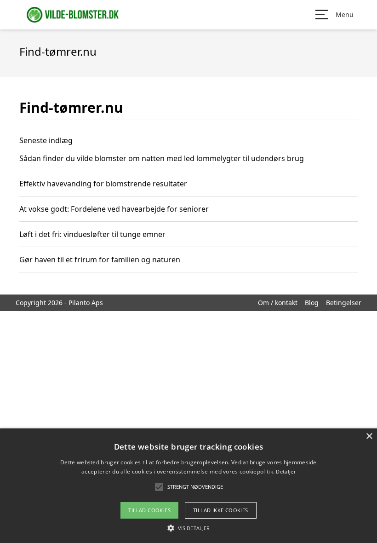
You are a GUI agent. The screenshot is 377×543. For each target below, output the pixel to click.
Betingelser (343, 302)
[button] (188, 527)
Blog (312, 302)
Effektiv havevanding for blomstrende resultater (103, 184)
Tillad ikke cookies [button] (220, 510)
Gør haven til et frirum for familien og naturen (99, 259)
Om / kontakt (277, 302)
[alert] (188, 485)
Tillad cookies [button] (149, 510)
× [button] (369, 436)
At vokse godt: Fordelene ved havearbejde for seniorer (114, 209)
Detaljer (285, 471)
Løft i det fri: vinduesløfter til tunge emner (92, 234)
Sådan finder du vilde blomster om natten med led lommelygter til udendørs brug (161, 158)
